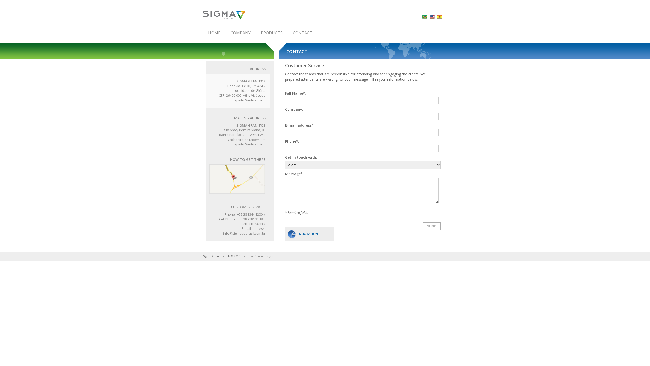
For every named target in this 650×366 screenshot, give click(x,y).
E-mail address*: (300, 125)
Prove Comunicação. (260, 256)
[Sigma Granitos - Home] (229, 15)
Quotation (309, 234)
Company (241, 33)
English (432, 17)
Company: (294, 109)
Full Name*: (295, 93)
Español (439, 17)
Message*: (294, 173)
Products (272, 33)
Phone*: (292, 141)
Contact (302, 33)
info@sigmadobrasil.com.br (244, 233)
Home (214, 33)
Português (424, 17)
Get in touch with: (301, 157)
